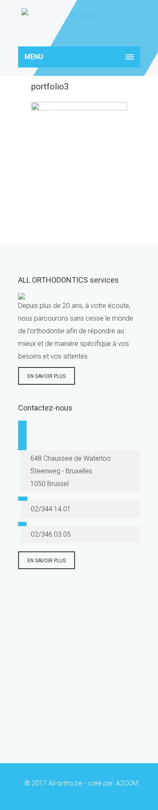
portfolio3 (50, 86)
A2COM (127, 783)
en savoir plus (46, 376)
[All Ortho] (79, 23)
